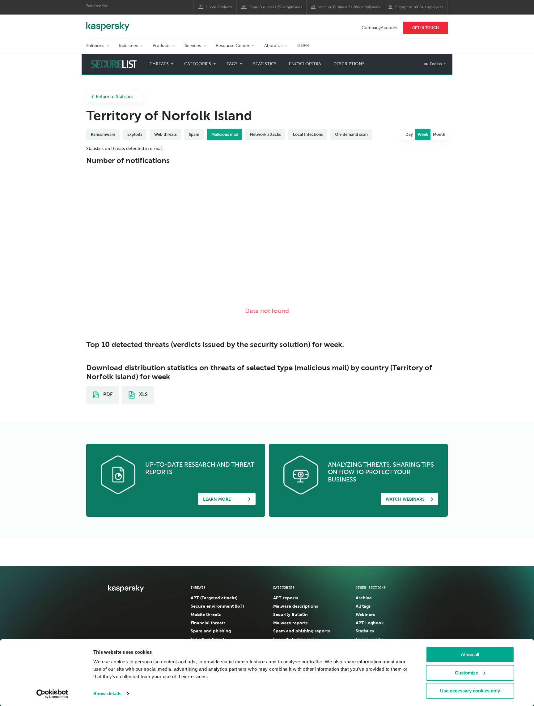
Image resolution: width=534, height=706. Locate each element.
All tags (363, 606)
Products (161, 45)
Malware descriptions (295, 606)
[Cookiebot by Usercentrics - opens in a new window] (52, 694)
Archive (364, 597)
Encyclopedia (305, 64)
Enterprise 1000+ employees (419, 7)
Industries (128, 45)
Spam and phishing (211, 630)
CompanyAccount (380, 27)
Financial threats (208, 622)
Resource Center (232, 45)
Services (193, 45)
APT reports (285, 597)
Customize (466, 672)
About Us (273, 45)
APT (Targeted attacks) (214, 597)
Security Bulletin (290, 614)
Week (423, 134)
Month (439, 134)
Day (409, 134)
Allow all (470, 654)
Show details (107, 693)
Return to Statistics (114, 96)
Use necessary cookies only (470, 690)
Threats (198, 587)
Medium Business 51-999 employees (349, 7)
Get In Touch (425, 28)
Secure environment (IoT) (217, 606)
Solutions (95, 45)
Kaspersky (107, 23)
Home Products (219, 7)
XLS (143, 394)
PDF (107, 394)
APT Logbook (370, 622)
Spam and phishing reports (301, 630)
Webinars (365, 614)
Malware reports (290, 622)
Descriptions (349, 64)
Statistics (265, 64)
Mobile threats (206, 614)
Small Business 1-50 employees (276, 7)
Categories (284, 587)
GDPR (303, 45)
